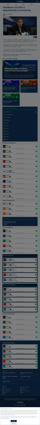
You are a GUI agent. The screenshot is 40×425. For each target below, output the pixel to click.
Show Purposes (13, 423)
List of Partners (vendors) (5, 418)
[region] (20, 416)
